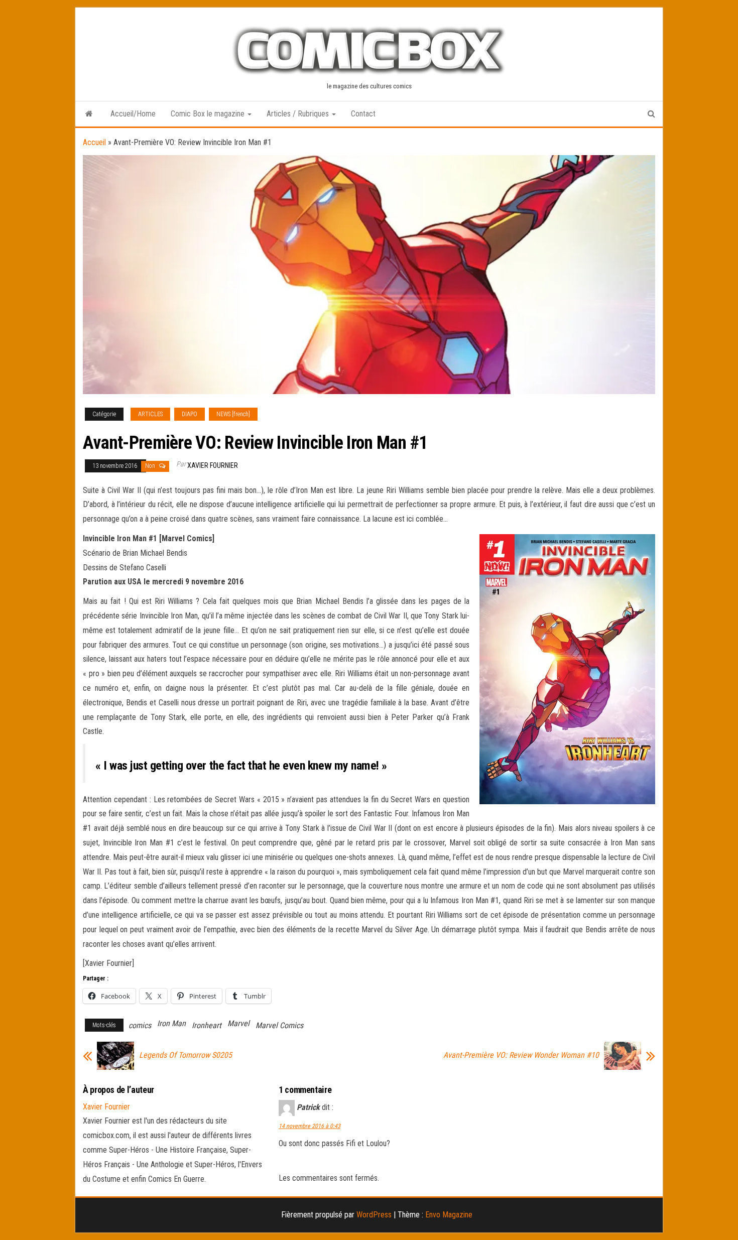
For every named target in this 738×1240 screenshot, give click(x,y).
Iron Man (171, 1023)
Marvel (238, 1023)
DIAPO (189, 414)
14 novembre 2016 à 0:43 (309, 1126)
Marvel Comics (279, 1025)
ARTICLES (150, 414)
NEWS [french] (233, 414)
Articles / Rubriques (299, 113)
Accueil (94, 142)
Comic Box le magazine (209, 113)
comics (140, 1025)
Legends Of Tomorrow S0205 (185, 1055)
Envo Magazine (448, 1214)
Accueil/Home (133, 113)
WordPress (374, 1214)
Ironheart (206, 1025)
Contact (363, 113)
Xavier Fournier (212, 465)
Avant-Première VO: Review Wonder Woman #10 (521, 1055)
